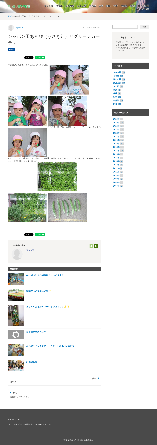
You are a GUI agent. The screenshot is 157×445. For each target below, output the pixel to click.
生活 (101, 5)
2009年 (116, 179)
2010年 (116, 175)
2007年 (116, 186)
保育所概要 (143, 5)
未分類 (124, 5)
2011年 (116, 172)
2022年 (116, 133)
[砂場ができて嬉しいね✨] (29, 300)
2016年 (116, 154)
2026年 (116, 119)
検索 (144, 27)
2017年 (116, 151)
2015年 (116, 158)
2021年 (116, 137)
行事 (115, 5)
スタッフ (19, 28)
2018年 (116, 147)
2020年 (116, 140)
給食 (132, 5)
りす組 (92, 5)
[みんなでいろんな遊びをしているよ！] (36, 284)
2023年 (116, 129)
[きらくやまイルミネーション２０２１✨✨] (38, 326)
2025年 (116, 122)
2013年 (116, 165)
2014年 (116, 161)
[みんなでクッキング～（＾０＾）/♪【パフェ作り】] (42, 355)
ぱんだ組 (69, 5)
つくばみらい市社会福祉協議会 (21, 424)
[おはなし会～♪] (24, 370)
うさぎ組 (48, 5)
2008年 (116, 182)
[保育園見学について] (27, 339)
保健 (108, 5)
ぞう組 (59, 5)
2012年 (116, 168)
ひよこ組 (81, 5)
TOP (10, 16)
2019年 (116, 143)
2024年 (116, 126)
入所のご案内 (142, 9)
